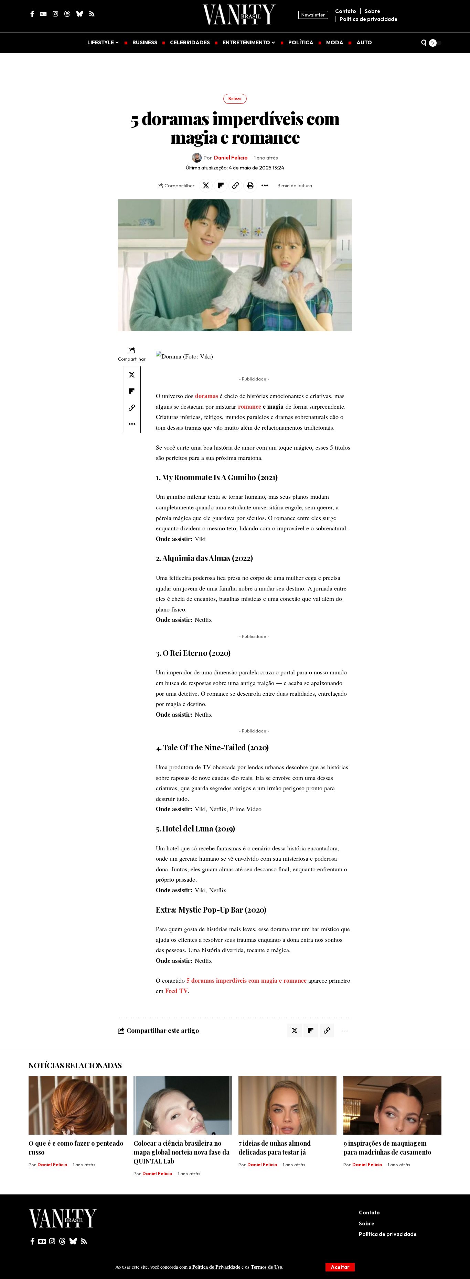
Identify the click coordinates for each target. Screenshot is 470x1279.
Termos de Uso (266, 1266)
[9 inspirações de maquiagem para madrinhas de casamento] (392, 1105)
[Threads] (62, 1241)
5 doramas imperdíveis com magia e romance (246, 980)
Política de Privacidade (216, 1266)
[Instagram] (52, 1241)
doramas (206, 395)
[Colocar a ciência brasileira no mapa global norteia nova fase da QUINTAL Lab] (182, 1105)
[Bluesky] (73, 1241)
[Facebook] (32, 1241)
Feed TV (176, 990)
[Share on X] (206, 185)
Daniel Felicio (231, 157)
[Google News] (41, 1241)
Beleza (235, 98)
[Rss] (84, 1241)
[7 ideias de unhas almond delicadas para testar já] (287, 1105)
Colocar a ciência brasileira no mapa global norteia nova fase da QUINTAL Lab (181, 1152)
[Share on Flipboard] (220, 185)
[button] (340, 1267)
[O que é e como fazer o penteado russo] (78, 1105)
